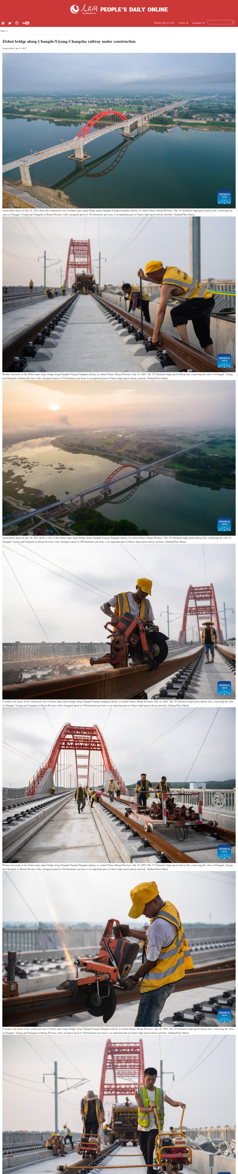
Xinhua (6, 48)
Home (3, 31)
